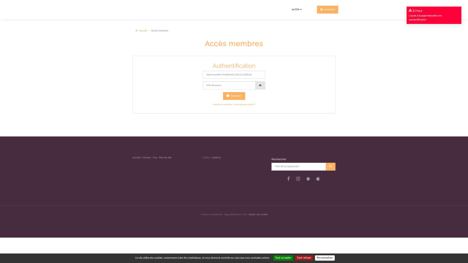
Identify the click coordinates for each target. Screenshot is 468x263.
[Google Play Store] (308, 179)
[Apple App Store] (318, 179)
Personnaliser (325, 257)
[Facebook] (288, 179)
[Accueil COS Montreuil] (145, 10)
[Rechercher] (330, 167)
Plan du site (165, 157)
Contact (146, 157)
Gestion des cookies (258, 214)
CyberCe (216, 157)
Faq (155, 157)
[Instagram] (298, 179)
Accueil (143, 30)
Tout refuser (304, 257)
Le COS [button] (296, 9)
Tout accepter (283, 257)
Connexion (235, 96)
